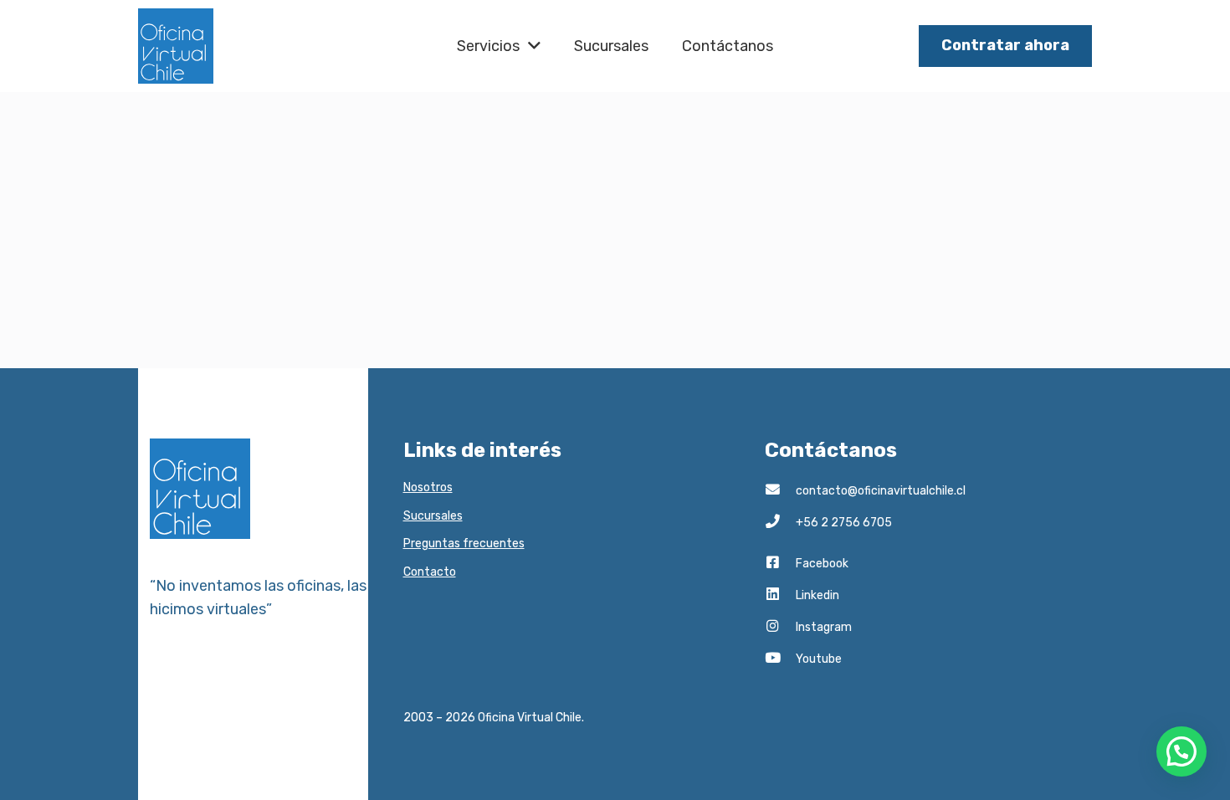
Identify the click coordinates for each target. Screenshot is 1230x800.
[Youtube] (780, 659)
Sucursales (433, 516)
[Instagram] (780, 627)
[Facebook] (780, 564)
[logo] (175, 46)
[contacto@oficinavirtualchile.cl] (780, 491)
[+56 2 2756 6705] (780, 523)
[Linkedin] (780, 596)
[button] (1181, 751)
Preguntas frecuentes (464, 543)
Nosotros (428, 487)
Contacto (429, 572)
